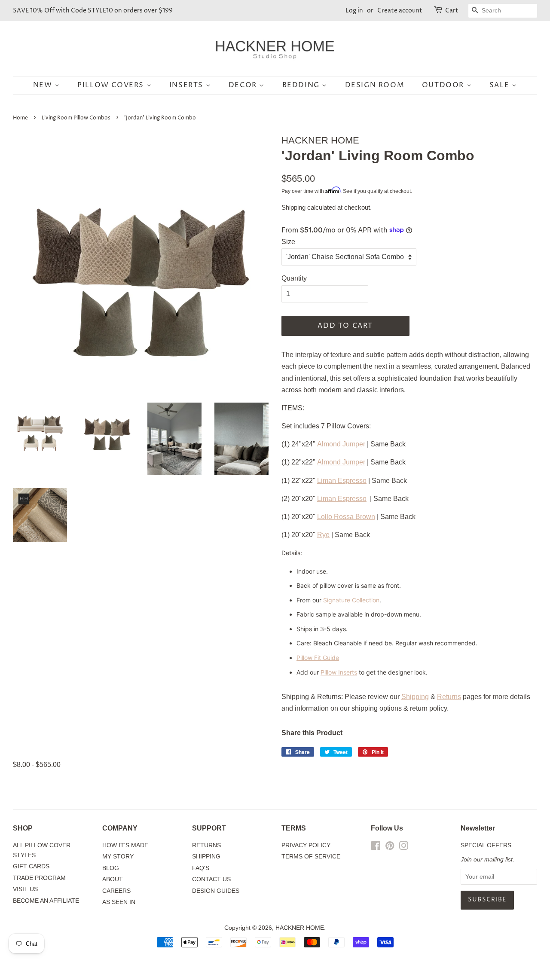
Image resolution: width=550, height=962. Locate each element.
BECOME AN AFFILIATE (46, 901)
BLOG (110, 868)
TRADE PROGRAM (39, 878)
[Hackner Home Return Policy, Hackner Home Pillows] (462, 696)
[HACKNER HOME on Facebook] (376, 847)
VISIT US (25, 889)
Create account (399, 10)
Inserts (187, 85)
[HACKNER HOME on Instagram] (403, 847)
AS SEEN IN (118, 902)
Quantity (294, 278)
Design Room (375, 85)
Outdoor (444, 85)
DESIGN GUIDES (215, 891)
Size (288, 241)
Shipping (293, 207)
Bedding (302, 85)
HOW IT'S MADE (125, 845)
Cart (451, 10)
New (44, 85)
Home (20, 118)
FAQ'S (200, 868)
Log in (354, 10)
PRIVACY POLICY (305, 845)
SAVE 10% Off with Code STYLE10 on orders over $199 (93, 10)
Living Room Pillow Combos (76, 118)
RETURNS (206, 845)
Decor (244, 85)
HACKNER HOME (299, 928)
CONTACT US (211, 879)
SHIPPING (206, 856)
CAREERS (116, 891)
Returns (449, 696)
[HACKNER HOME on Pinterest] (389, 847)
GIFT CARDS (31, 866)
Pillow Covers (111, 85)
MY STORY (118, 856)
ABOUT (112, 879)
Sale (500, 85)
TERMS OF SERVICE (310, 856)
